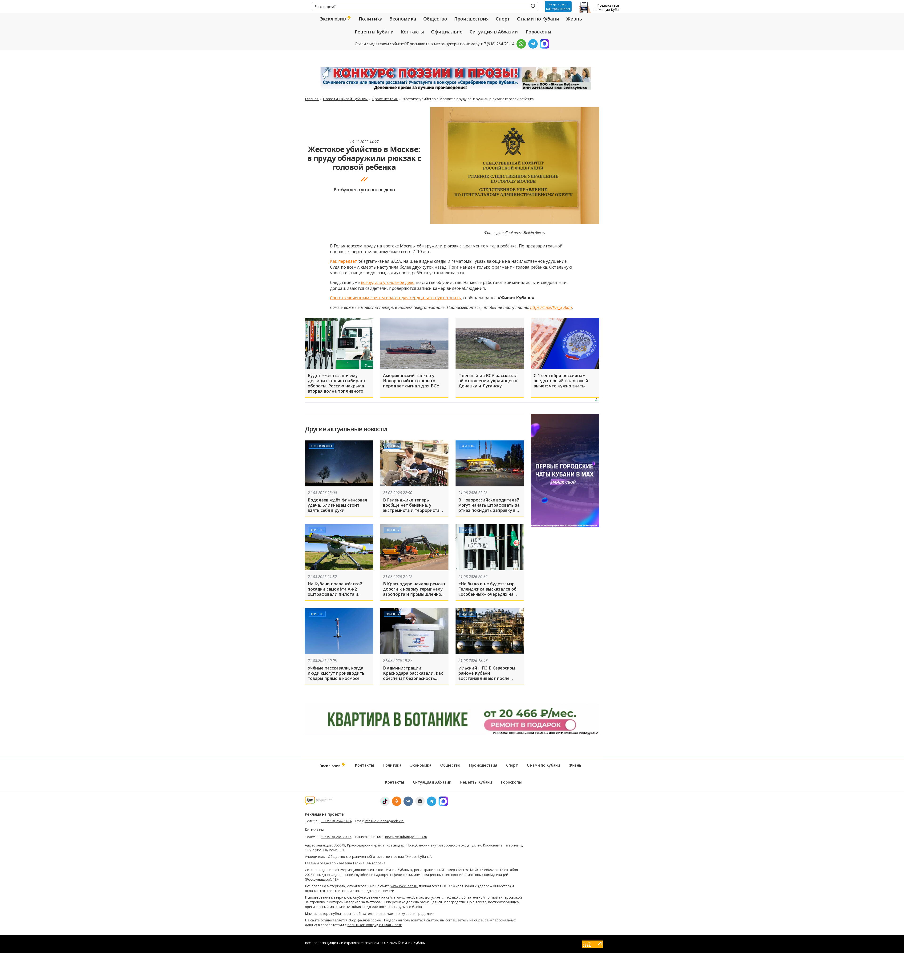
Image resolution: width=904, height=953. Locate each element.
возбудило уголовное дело (388, 282)
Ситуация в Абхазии (494, 32)
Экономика (403, 19)
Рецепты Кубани (374, 32)
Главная (312, 98)
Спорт (503, 19)
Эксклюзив (333, 19)
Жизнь (574, 19)
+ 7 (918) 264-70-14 (336, 821)
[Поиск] (533, 6)
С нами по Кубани (538, 19)
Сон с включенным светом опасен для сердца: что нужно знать (395, 297)
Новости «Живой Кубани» (345, 98)
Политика (371, 19)
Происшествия (471, 19)
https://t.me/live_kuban (551, 307)
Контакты (412, 32)
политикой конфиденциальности (374, 925)
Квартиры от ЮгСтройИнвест (558, 6)
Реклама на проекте (324, 814)
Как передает (343, 261)
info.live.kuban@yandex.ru (384, 821)
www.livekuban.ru (404, 886)
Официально (447, 32)
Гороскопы (538, 32)
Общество (435, 19)
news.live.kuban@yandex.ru (406, 836)
